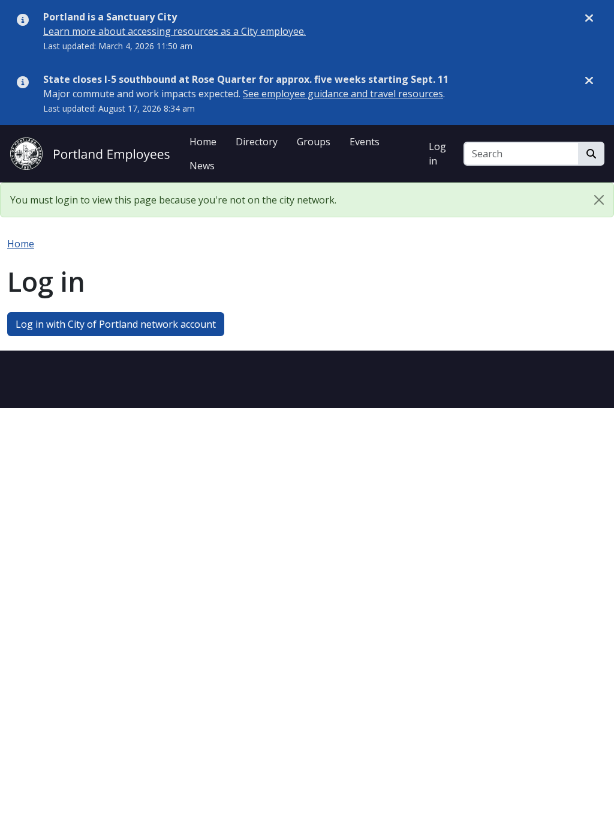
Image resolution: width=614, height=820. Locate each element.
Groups (313, 141)
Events (365, 141)
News (202, 165)
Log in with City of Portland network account (116, 324)
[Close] (599, 200)
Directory (257, 141)
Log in (437, 153)
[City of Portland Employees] (90, 152)
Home (202, 141)
